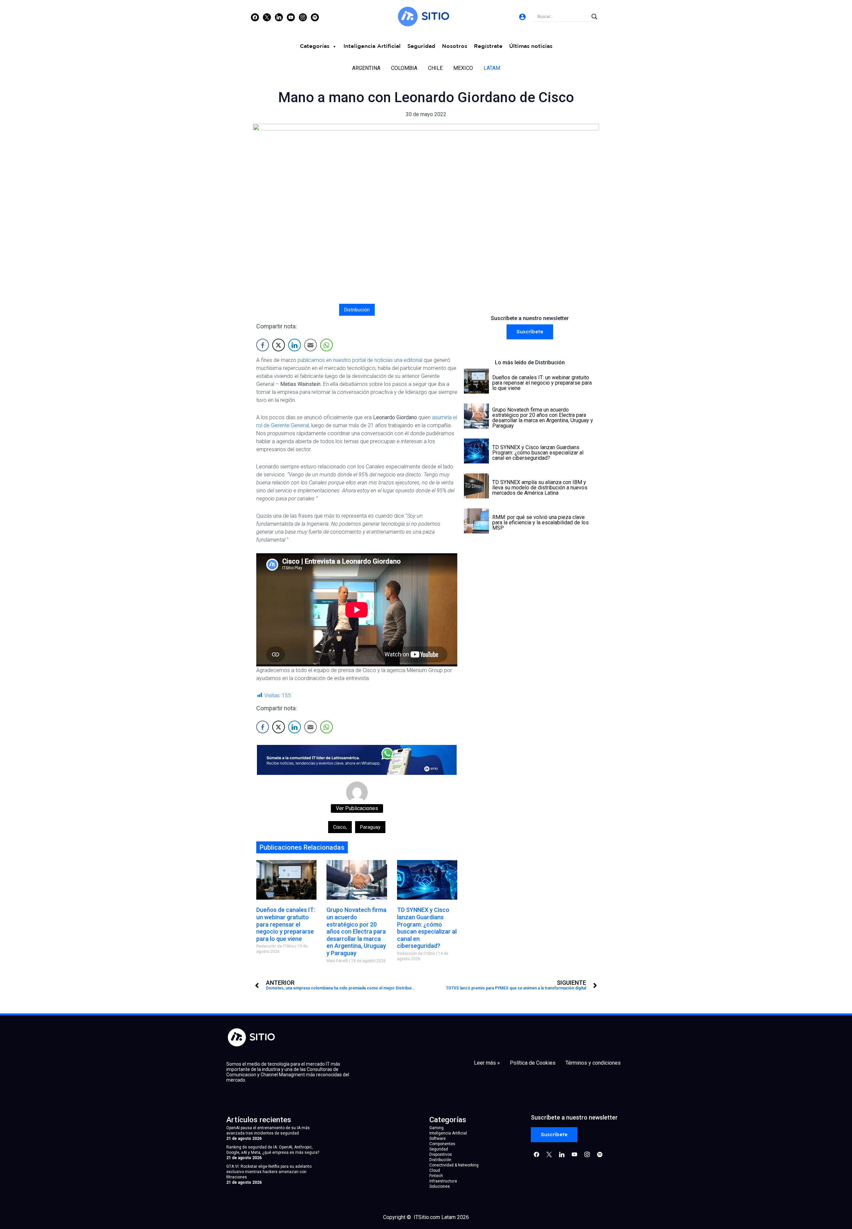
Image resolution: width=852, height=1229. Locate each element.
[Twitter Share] (278, 345)
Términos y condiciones (593, 1063)
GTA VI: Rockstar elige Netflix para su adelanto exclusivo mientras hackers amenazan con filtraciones (269, 1171)
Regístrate (488, 46)
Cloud (434, 1170)
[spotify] (315, 17)
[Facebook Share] (262, 345)
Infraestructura (443, 1181)
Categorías (314, 46)
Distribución (357, 310)
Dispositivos (440, 1154)
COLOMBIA (404, 68)
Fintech (436, 1175)
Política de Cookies (532, 1063)
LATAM (492, 68)
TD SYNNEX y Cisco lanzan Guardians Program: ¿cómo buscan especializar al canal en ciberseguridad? (427, 927)
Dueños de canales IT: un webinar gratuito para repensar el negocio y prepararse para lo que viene (285, 924)
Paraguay (370, 827)
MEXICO (463, 68)
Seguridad (421, 46)
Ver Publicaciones (357, 808)
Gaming (436, 1128)
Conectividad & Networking (454, 1165)
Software (437, 1138)
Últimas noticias (530, 46)
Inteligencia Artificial (372, 46)
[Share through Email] (310, 345)
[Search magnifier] (594, 16)
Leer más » (487, 1063)
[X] (267, 17)
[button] (530, 331)
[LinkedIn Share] (294, 345)
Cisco (340, 827)
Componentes (442, 1143)
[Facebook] (255, 17)
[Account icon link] (522, 16)
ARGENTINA (366, 68)
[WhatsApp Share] (326, 345)
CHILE (435, 68)
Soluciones (439, 1186)
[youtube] (291, 17)
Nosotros (454, 46)
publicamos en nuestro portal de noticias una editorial (360, 360)
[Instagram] (279, 17)
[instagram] (303, 17)
